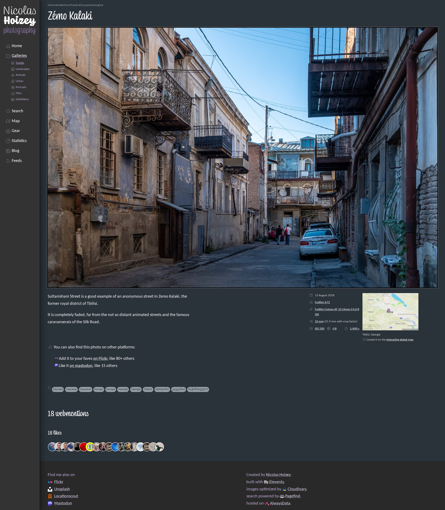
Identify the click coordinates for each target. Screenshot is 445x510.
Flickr (58, 482)
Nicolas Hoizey (278, 475)
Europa (98, 389)
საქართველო (198, 389)
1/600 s (354, 328)
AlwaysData (280, 503)
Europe (85, 5)
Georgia (96, 5)
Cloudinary (297, 489)
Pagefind (292, 496)
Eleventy (276, 482)
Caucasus (85, 389)
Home (51, 5)
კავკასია (178, 389)
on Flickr (100, 359)
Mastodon (63, 503)
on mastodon (81, 366)
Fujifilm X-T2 (322, 302)
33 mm (319, 321)
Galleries (62, 5)
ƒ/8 (334, 328)
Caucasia (71, 389)
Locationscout (66, 496)
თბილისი (162, 389)
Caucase (58, 389)
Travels (74, 5)
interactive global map (399, 339)
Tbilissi (148, 389)
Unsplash (62, 489)
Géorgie (136, 389)
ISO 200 (319, 328)
